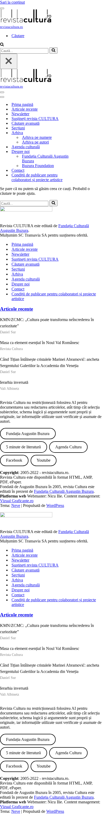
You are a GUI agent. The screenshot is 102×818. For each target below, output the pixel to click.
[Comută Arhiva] (88, 133)
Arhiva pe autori (35, 142)
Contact (18, 170)
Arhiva (17, 274)
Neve (15, 505)
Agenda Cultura (68, 447)
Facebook (14, 460)
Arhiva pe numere (37, 137)
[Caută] (2, 45)
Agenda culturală (26, 147)
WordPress (55, 505)
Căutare (18, 35)
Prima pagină (22, 104)
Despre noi (21, 284)
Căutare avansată (25, 123)
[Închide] (8, 61)
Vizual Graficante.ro (16, 501)
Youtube (43, 460)
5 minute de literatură (23, 447)
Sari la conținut (12, 2)
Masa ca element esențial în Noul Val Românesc (39, 342)
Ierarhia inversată (14, 382)
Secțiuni (18, 128)
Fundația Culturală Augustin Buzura (45, 158)
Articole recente (25, 109)
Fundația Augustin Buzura (27, 433)
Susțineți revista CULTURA (35, 118)
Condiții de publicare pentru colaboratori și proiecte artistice (37, 177)
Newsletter (20, 114)
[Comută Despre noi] (88, 152)
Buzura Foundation (38, 165)
